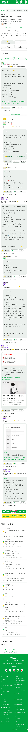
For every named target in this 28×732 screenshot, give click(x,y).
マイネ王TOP (5, 676)
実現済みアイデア (6, 691)
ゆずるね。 (18, 687)
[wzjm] (2, 198)
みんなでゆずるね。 (19, 689)
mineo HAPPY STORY (21, 712)
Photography (19, 704)
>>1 (5, 261)
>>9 (5, 478)
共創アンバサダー (6, 714)
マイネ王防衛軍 (19, 702)
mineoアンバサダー (7, 707)
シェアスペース (19, 684)
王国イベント (18, 721)
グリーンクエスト (6, 723)
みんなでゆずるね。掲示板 (20, 690)
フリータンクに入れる (19, 678)
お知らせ (18, 726)
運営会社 (14, 666)
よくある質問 (12, 10)
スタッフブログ (6, 694)
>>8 (5, 452)
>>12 (5, 131)
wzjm (5, 197)
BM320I (6, 345)
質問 (4, 10)
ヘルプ (11, 660)
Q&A (4, 6)
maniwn (7, 23)
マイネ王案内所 (6, 721)
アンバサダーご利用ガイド (7, 715)
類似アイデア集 (5, 689)
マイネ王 (4, 702)
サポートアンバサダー (6, 710)
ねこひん (6, 63)
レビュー (18, 693)
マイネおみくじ (18, 718)
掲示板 (4, 682)
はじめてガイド (6, 660)
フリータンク (19, 676)
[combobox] (7, 58)
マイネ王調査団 (6, 718)
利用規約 (23, 660)
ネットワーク (5, 701)
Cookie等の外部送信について (19, 663)
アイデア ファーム (7, 688)
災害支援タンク (18, 682)
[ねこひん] (2, 64)
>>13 (5, 172)
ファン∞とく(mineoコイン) (20, 716)
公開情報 (4, 699)
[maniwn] (2, 24)
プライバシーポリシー (7, 663)
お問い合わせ (17, 660)
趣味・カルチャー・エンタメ (7, 685)
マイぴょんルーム (20, 724)
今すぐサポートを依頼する (7, 712)
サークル (4, 696)
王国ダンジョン (19, 699)
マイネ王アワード (20, 709)
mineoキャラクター (6, 704)
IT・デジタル (5, 683)
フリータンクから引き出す (20, 680)
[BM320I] (2, 346)
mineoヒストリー (19, 707)
